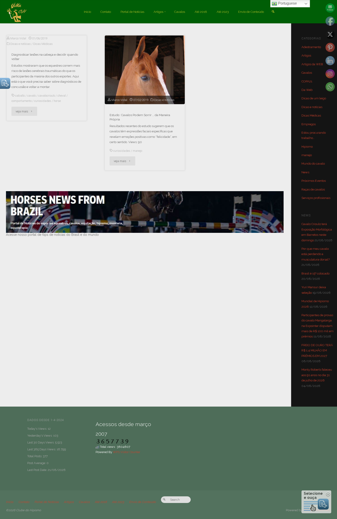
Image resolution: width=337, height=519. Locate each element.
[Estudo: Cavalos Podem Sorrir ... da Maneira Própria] (145, 89)
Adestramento (311, 47)
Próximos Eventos (313, 180)
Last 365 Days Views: (42, 449)
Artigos (306, 55)
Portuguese (287, 3)
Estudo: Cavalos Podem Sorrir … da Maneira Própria (140, 117)
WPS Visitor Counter (126, 452)
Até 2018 (101, 502)
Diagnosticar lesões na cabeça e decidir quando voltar (44, 57)
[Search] (164, 499)
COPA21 (306, 81)
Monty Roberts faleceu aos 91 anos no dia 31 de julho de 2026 (316, 375)
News (305, 172)
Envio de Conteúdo (142, 502)
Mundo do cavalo (313, 163)
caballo (20, 95)
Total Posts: (35, 456)
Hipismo (307, 146)
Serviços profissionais (315, 198)
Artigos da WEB (312, 64)
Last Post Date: (37, 470)
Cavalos (306, 72)
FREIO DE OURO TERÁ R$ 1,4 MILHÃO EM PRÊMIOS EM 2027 (317, 350)
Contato (23, 502)
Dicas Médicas (43, 44)
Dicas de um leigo (313, 98)
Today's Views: (37, 428)
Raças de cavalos (313, 189)
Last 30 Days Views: (41, 442)
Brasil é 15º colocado (315, 273)
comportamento (21, 101)
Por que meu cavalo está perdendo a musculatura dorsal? (315, 254)
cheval (62, 95)
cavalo (31, 95)
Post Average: (37, 463)
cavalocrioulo (46, 95)
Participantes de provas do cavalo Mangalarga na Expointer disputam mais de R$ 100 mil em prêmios (317, 325)
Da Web (306, 90)
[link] (273, 12)
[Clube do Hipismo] (16, 12)
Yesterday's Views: (40, 435)
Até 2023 (118, 502)
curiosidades (42, 101)
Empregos (308, 124)
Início (9, 502)
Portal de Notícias (46, 502)
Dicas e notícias (20, 44)
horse (57, 101)
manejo (137, 150)
